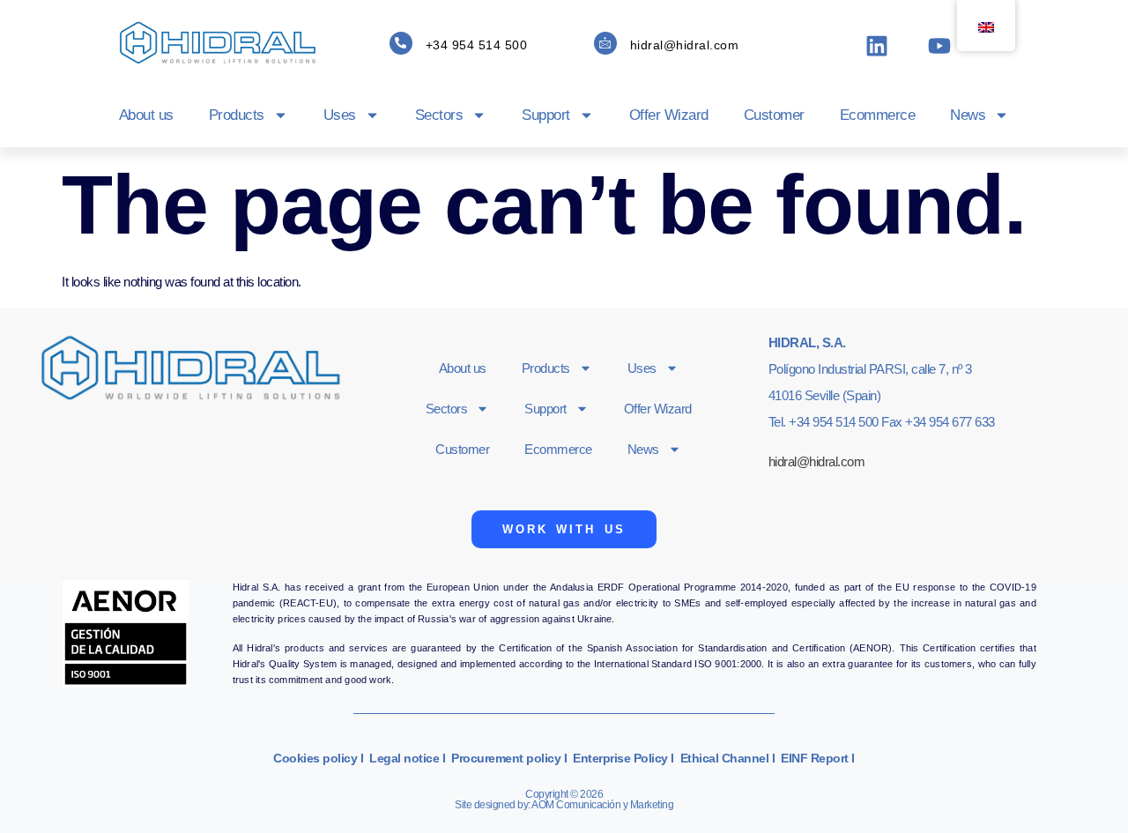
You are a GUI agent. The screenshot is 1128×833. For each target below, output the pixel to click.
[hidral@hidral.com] (605, 43)
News (967, 115)
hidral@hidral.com (684, 45)
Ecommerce (878, 115)
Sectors (439, 115)
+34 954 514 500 (477, 45)
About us (146, 115)
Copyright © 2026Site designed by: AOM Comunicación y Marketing (564, 799)
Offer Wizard (669, 115)
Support (546, 115)
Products (236, 115)
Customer (774, 115)
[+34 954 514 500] (401, 43)
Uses (339, 115)
